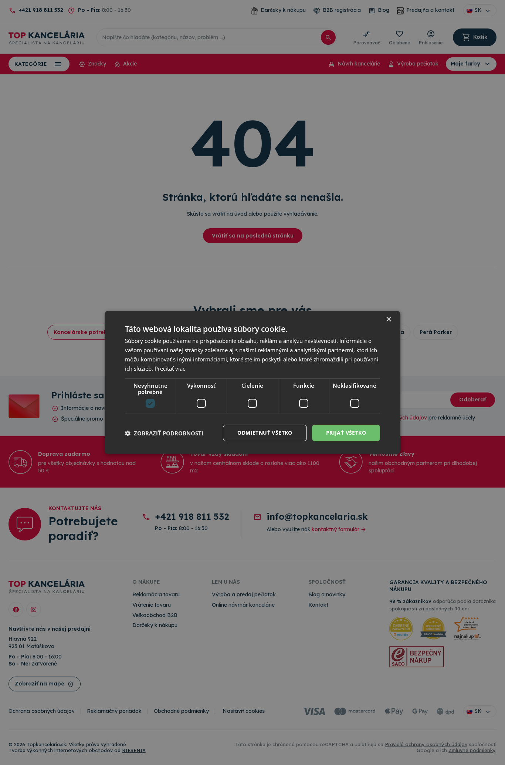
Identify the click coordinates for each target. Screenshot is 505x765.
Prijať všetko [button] (346, 432)
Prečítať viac (170, 368)
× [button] (388, 319)
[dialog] (252, 382)
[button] (164, 433)
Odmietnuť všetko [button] (264, 432)
